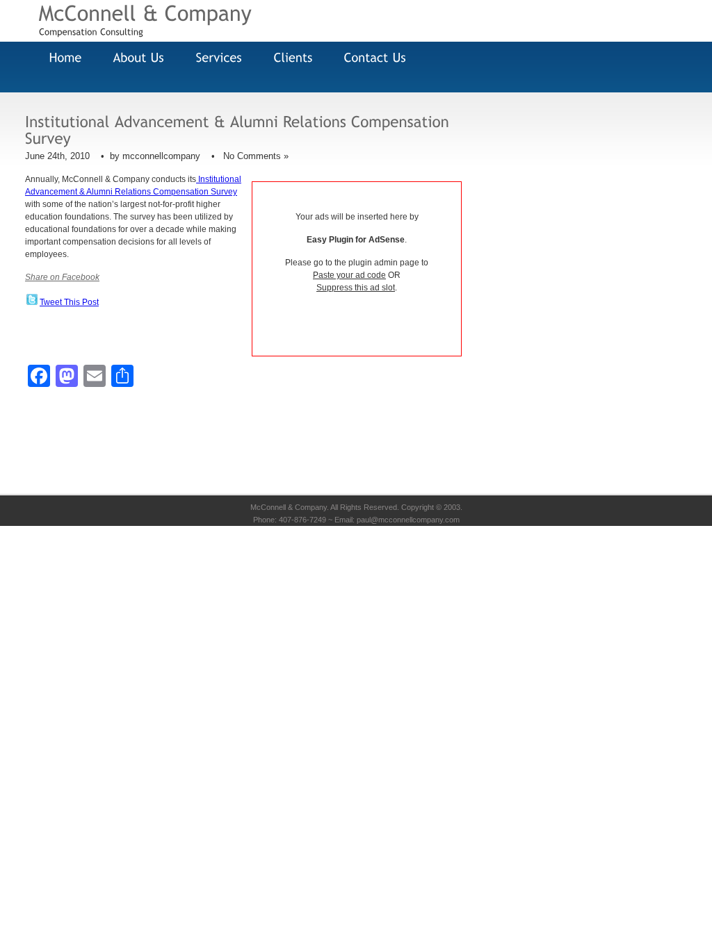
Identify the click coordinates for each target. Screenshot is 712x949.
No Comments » (256, 156)
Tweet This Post (69, 302)
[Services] (216, 58)
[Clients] (290, 58)
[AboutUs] (135, 58)
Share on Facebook (62, 277)
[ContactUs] (372, 58)
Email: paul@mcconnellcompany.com (397, 519)
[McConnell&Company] (145, 12)
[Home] (62, 58)
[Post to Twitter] (31, 302)
